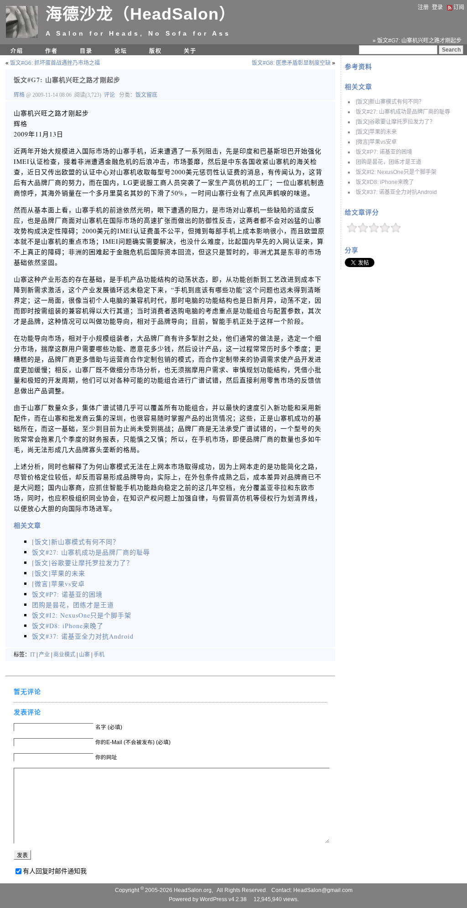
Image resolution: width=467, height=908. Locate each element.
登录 (437, 7)
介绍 (16, 51)
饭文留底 (146, 95)
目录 (86, 51)
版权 (155, 51)
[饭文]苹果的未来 (376, 132)
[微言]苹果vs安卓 (376, 142)
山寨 (84, 654)
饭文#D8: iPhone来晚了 (385, 182)
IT (32, 654)
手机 (98, 654)
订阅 (458, 7)
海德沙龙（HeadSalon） (141, 14)
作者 (51, 51)
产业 (44, 654)
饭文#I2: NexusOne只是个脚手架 (396, 172)
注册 (423, 7)
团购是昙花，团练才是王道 (388, 162)
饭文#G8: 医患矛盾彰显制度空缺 (291, 63)
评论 (109, 95)
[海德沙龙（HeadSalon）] (22, 36)
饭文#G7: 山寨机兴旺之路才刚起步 (67, 79)
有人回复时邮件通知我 (55, 871)
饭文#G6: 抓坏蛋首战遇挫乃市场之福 (55, 63)
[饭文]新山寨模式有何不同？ (390, 102)
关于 (190, 51)
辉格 (20, 95)
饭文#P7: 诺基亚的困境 (384, 152)
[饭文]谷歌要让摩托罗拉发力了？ (395, 122)
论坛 (120, 51)
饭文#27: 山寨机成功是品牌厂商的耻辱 (403, 112)
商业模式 (64, 654)
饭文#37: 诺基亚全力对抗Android (396, 192)
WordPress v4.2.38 (223, 899)
